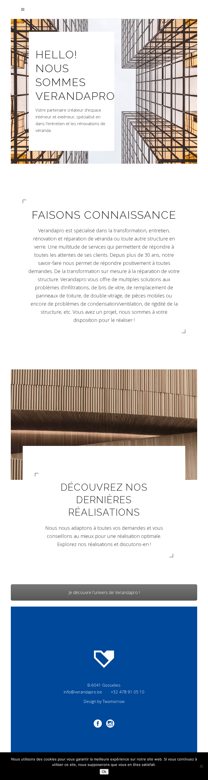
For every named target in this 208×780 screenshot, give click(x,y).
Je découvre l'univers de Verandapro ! (104, 592)
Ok (104, 772)
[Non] (201, 766)
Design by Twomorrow (104, 701)
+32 (127, 692)
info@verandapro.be (83, 692)
